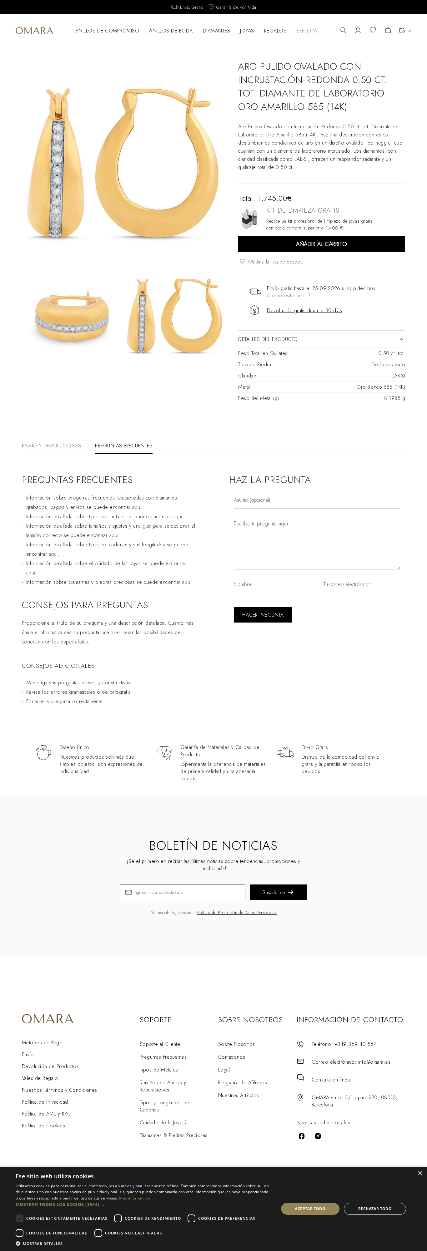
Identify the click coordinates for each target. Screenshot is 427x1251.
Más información (134, 1198)
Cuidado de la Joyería (164, 1122)
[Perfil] (358, 30)
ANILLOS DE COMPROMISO (107, 30)
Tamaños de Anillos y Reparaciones (163, 1086)
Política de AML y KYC (46, 1113)
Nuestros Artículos (238, 1095)
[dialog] (213, 1209)
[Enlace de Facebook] (302, 1136)
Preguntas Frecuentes (163, 1057)
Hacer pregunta (263, 614)
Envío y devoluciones (51, 445)
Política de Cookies (43, 1125)
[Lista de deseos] (373, 30)
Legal (224, 1069)
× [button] (420, 1173)
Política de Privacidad (45, 1102)
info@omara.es (374, 1062)
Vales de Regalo (40, 1078)
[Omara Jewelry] (34, 30)
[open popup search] (343, 30)
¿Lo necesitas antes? (288, 295)
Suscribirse (274, 892)
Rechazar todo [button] (375, 1208)
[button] (143, 1204)
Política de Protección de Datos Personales (237, 912)
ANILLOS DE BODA (171, 30)
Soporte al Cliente (160, 1044)
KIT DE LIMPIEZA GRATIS (302, 210)
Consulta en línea (331, 1079)
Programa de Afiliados (242, 1082)
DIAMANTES (216, 30)
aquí (136, 507)
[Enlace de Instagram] (318, 1136)
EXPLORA (306, 30)
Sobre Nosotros (236, 1044)
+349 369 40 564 (355, 1044)
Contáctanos (231, 1057)
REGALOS (275, 30)
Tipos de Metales (159, 1069)
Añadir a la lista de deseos (274, 261)
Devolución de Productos (50, 1066)
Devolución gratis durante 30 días (304, 310)
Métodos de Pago (42, 1042)
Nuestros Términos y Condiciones (59, 1090)
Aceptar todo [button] (310, 1208)
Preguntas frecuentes (124, 445)
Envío (28, 1054)
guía (147, 525)
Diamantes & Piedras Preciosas (174, 1135)
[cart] (388, 30)
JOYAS (247, 30)
